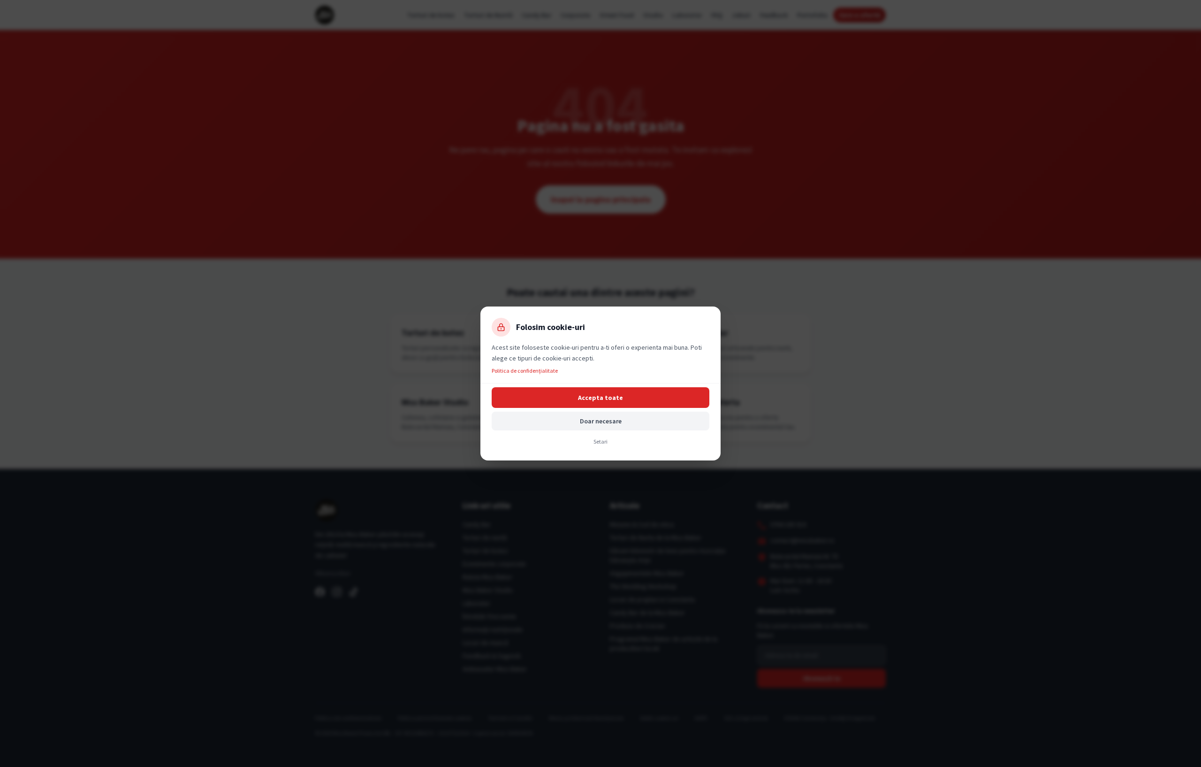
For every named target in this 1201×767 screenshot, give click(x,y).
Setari (600, 441)
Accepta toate (600, 397)
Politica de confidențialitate (525, 370)
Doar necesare (601, 421)
